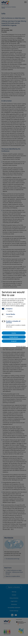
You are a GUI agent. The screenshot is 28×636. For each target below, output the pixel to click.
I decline (13, 333)
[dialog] (14, 318)
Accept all (13, 341)
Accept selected (13, 337)
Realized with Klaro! (21, 346)
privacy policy (20, 306)
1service (9, 311)
